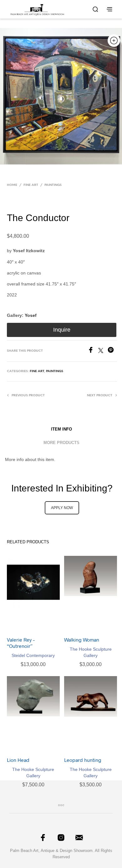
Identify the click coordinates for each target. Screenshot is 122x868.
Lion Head (18, 760)
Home (12, 185)
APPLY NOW (62, 508)
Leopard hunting (82, 760)
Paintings (53, 185)
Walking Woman (81, 640)
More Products (61, 442)
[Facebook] (93, 351)
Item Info (61, 429)
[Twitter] (103, 351)
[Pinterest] (112, 351)
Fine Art (30, 185)
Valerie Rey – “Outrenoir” (21, 643)
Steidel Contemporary (33, 655)
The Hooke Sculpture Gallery (91, 652)
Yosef (31, 315)
